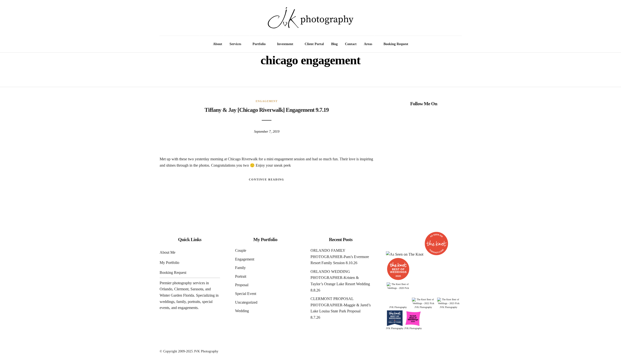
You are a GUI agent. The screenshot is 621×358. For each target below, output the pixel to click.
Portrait (240, 276)
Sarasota (196, 289)
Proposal (241, 285)
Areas (368, 44)
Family (240, 268)
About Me (167, 252)
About (217, 44)
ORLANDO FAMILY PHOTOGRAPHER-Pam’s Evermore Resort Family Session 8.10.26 (339, 256)
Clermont (181, 289)
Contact (351, 44)
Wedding (242, 311)
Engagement (267, 101)
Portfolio (259, 44)
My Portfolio (169, 262)
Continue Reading (266, 179)
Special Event (245, 294)
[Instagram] (24, 10)
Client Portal (314, 44)
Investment (285, 44)
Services (235, 44)
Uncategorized (246, 302)
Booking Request (396, 44)
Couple (240, 250)
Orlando (166, 289)
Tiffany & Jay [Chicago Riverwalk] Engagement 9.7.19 (266, 110)
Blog (334, 44)
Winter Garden (171, 295)
